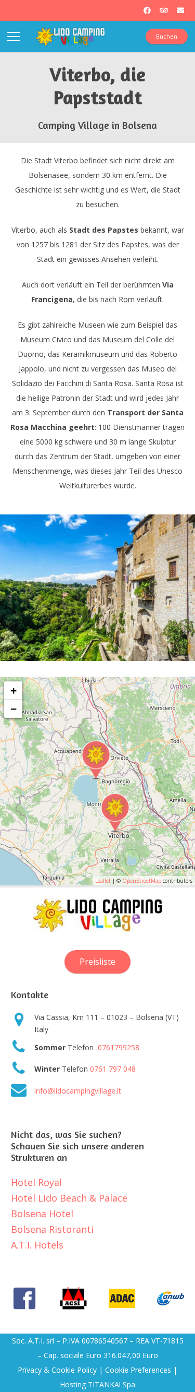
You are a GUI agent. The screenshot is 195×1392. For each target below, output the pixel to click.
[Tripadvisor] (164, 10)
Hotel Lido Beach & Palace (69, 1198)
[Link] (70, 36)
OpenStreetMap (141, 880)
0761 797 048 (113, 1069)
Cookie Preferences (138, 1370)
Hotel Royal (36, 1182)
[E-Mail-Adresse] (180, 10)
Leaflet (103, 880)
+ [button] (13, 691)
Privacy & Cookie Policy (57, 1370)
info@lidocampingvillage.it (77, 1091)
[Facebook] (147, 10)
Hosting (73, 1384)
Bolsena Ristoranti (52, 1229)
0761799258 (117, 1047)
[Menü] (13, 36)
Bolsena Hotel (42, 1213)
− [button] (13, 709)
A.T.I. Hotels (37, 1245)
